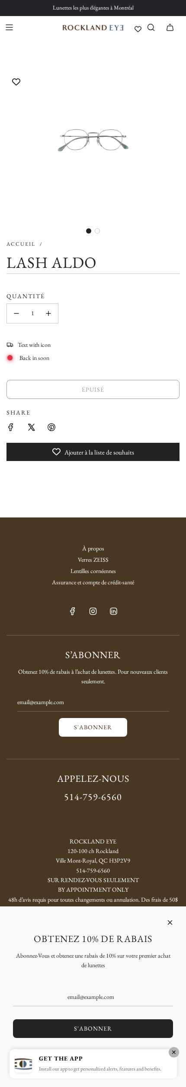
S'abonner (93, 727)
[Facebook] (72, 611)
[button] (88, 231)
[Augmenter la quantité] (48, 313)
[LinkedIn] (113, 611)
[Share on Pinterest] (51, 427)
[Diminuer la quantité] (16, 313)
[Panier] (170, 27)
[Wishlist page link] (138, 29)
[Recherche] (150, 27)
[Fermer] (170, 922)
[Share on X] (31, 427)
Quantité (25, 296)
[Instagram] (93, 611)
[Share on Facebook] (10, 427)
